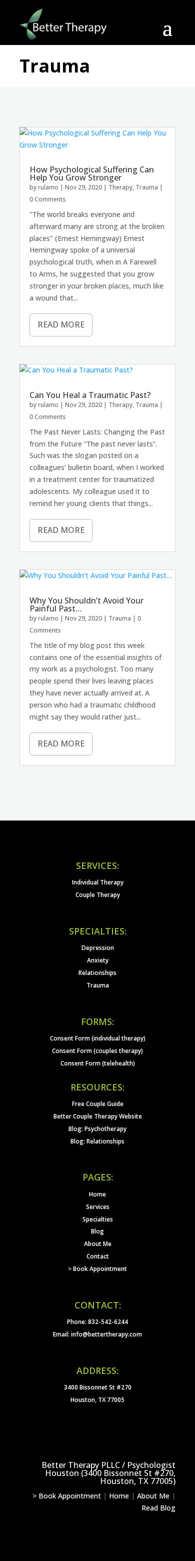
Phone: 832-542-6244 (97, 1322)
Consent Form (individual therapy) (98, 1038)
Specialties (97, 1219)
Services (98, 1206)
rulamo (48, 187)
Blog (97, 1231)
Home (97, 1194)
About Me (98, 1244)
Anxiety (97, 960)
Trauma (147, 187)
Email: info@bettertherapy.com (97, 1334)
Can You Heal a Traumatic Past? (90, 395)
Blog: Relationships (97, 1141)
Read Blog (159, 1507)
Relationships (97, 972)
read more (61, 324)
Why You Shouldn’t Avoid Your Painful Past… (87, 604)
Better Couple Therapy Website (98, 1116)
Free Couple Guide (98, 1104)
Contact (97, 1256)
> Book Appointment (97, 1268)
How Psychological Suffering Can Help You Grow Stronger (92, 173)
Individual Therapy (98, 882)
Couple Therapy (98, 894)
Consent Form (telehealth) (97, 1063)
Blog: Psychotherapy (97, 1128)
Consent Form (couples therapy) (97, 1050)
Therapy (120, 187)
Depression (98, 948)
